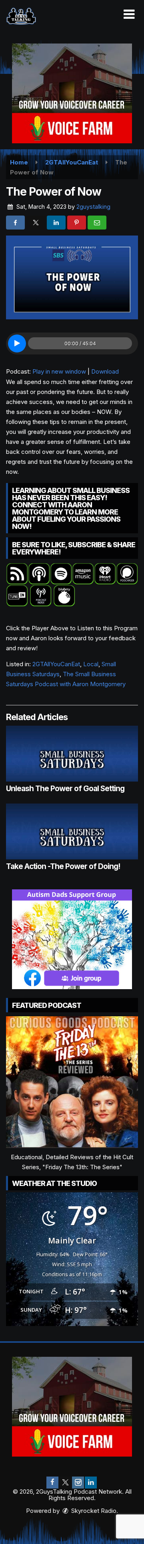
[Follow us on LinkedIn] (91, 1483)
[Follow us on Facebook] (52, 1483)
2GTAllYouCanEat (56, 664)
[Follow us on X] (65, 1483)
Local (90, 664)
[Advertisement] (72, 93)
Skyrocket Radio (93, 1510)
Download (105, 371)
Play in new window (59, 371)
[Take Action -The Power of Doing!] (72, 831)
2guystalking (93, 206)
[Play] (17, 343)
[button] (129, 14)
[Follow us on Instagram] (78, 1483)
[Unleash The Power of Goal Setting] (72, 754)
